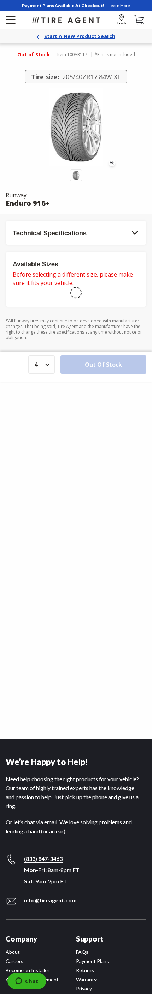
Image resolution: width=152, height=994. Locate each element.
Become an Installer (27, 970)
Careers (14, 961)
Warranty (86, 979)
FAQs (82, 952)
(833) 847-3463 (43, 858)
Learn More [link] (119, 5)
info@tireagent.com (50, 900)
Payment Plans (92, 961)
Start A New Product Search (79, 36)
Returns (85, 970)
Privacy (84, 989)
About (13, 952)
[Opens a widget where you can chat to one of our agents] (26, 981)
